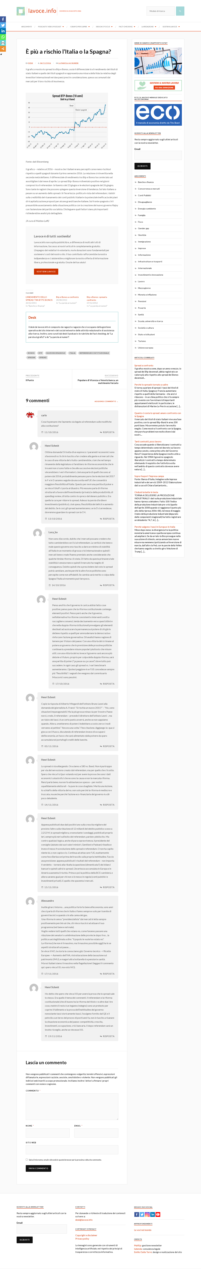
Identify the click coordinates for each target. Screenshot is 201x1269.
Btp (40, 353)
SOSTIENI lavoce (46, 271)
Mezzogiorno (144, 288)
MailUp (137, 1245)
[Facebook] (3, 19)
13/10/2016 (55, 519)
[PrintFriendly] (3, 43)
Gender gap (143, 228)
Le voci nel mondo (142, 1230)
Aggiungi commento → (106, 401)
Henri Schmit (52, 445)
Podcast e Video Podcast (49, 26)
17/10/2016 (62, 684)
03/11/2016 (51, 746)
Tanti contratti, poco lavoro (147, 441)
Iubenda (138, 1248)
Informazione (144, 255)
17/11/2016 (51, 974)
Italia (72, 353)
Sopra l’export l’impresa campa (149, 476)
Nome (30, 1126)
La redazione (148, 26)
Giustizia (142, 235)
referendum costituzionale (94, 353)
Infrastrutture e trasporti (150, 261)
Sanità (141, 314)
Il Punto (30, 380)
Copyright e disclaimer (86, 1235)
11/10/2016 (51, 432)
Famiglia (141, 215)
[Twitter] (3, 25)
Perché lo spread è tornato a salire (151, 384)
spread (43, 357)
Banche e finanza (146, 182)
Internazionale (145, 268)
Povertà (142, 308)
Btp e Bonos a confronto (67, 297)
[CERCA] (180, 11)
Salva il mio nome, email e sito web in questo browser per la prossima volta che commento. (65, 1160)
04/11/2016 (45, 63)
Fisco (140, 222)
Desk (30, 63)
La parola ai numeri (68, 63)
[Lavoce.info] (38, 11)
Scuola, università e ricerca (150, 321)
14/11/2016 (51, 805)
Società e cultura (146, 328)
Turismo (142, 341)
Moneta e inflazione (147, 294)
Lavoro (141, 281)
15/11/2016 (51, 887)
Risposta (109, 432)
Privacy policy (82, 1238)
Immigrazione (144, 241)
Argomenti (26, 26)
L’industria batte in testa (146, 492)
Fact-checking (126, 26)
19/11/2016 (55, 1036)
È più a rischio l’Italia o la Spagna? (68, 51)
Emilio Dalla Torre (143, 1252)
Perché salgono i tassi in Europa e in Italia (154, 526)
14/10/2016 (59, 585)
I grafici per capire (78, 26)
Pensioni (142, 301)
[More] (3, 49)
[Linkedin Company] (152, 1214)
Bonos (31, 353)
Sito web (31, 1142)
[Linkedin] (3, 31)
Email (78, 1126)
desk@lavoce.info (84, 1219)
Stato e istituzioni (146, 334)
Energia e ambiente (147, 208)
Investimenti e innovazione (150, 274)
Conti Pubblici (144, 195)
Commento (33, 1091)
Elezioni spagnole (55, 353)
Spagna (31, 357)
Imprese (142, 248)
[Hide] (1, 54)
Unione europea (145, 347)
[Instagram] (147, 1214)
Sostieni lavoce (170, 26)
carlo (44, 415)
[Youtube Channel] (158, 1214)
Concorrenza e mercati (149, 188)
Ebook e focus (103, 26)
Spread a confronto (143, 365)
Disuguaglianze (145, 202)
